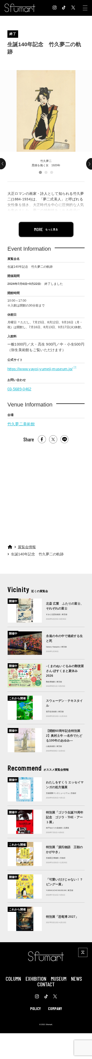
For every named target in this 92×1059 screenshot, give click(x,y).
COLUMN (13, 978)
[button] (40, 172)
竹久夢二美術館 (21, 424)
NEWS (76, 978)
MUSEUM (58, 978)
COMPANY (55, 1008)
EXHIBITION (36, 978)
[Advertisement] (45, 492)
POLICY (35, 1008)
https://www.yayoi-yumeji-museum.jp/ (40, 369)
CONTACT (46, 984)
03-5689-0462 (19, 389)
